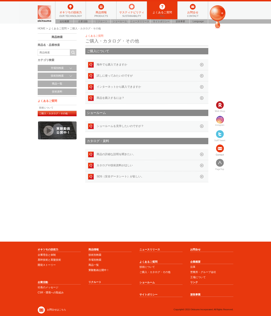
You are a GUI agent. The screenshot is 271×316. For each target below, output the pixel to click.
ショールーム (120, 21)
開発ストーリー (47, 264)
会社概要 (64, 21)
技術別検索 (94, 254)
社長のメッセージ (48, 287)
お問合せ (192, 14)
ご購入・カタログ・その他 (53, 113)
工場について (198, 277)
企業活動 (83, 21)
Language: (199, 21)
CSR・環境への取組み (51, 292)
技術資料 (57, 91)
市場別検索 (94, 259)
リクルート (101, 21)
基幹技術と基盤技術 (49, 259)
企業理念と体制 (47, 254)
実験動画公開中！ (98, 270)
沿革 (192, 266)
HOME (41, 28)
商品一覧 (57, 83)
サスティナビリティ (131, 14)
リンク (194, 282)
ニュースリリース (139, 21)
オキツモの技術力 (70, 14)
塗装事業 (180, 21)
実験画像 (57, 130)
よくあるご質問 (162, 14)
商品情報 (101, 14)
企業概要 (195, 261)
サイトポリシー (161, 21)
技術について (46, 108)
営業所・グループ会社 (203, 272)
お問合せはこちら (56, 309)
